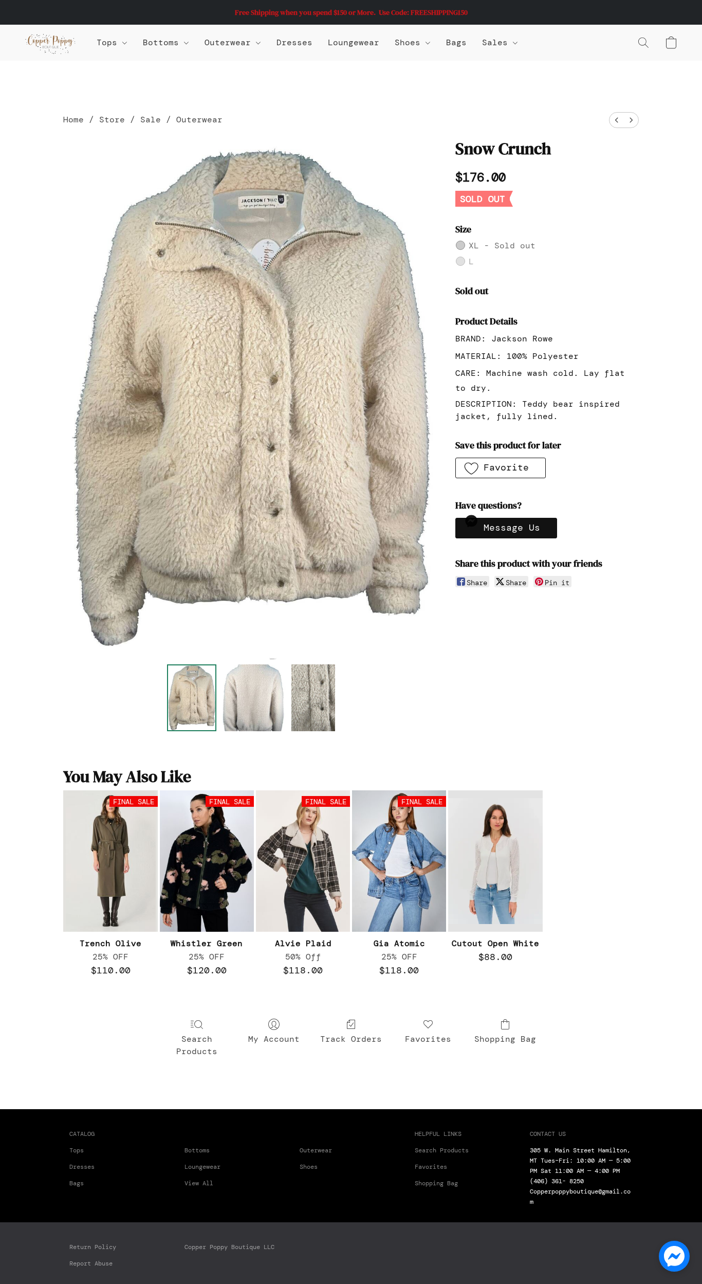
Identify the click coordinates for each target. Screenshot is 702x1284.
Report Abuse (91, 1263)
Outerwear (230, 42)
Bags (456, 42)
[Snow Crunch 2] (313, 697)
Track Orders (351, 1039)
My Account (274, 1039)
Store (112, 119)
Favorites (428, 1039)
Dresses (294, 42)
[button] (50, 43)
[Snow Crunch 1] (253, 697)
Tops (109, 42)
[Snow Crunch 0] (191, 697)
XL (502, 245)
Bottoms (197, 1150)
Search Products (196, 1045)
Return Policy (92, 1247)
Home (73, 119)
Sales (497, 42)
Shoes (410, 42)
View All (198, 1183)
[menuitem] (616, 120)
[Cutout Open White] (495, 861)
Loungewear (353, 42)
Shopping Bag (505, 1039)
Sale (150, 119)
